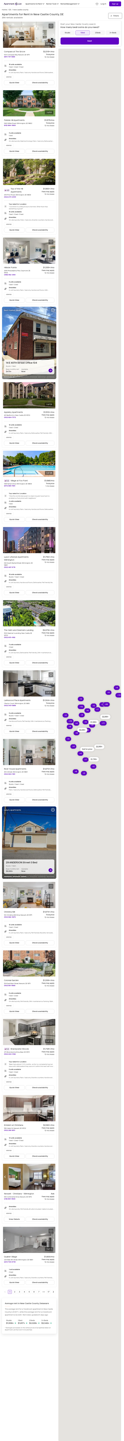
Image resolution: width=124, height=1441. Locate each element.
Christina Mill (9, 912)
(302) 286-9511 (9, 1130)
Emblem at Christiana (13, 1125)
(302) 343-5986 (10, 705)
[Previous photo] (5, 34)
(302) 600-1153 (9, 774)
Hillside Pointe (10, 267)
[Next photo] (53, 34)
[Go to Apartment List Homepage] (13, 4)
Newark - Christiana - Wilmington (19, 1194)
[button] (82, 730)
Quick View (14, 83)
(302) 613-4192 (9, 637)
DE (10, 10)
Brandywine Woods (20, 1049)
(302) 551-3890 (9, 985)
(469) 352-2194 (10, 275)
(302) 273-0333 (10, 197)
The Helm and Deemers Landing (18, 630)
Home (4, 10)
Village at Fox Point (19, 481)
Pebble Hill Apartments (14, 120)
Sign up (115, 4)
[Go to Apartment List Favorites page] (97, 3)
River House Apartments (15, 769)
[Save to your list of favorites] (51, 26)
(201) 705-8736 (10, 1262)
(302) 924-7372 (10, 417)
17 (49, 1292)
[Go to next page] (53, 1292)
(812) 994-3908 (10, 125)
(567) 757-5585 (9, 57)
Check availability (40, 83)
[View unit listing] (50, 370)
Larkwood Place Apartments (17, 700)
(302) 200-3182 (10, 1054)
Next (89, 41)
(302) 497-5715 (9, 567)
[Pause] (53, 310)
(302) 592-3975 (10, 917)
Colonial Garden (11, 980)
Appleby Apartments (13, 412)
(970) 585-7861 (9, 486)
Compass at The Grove (14, 52)
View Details (14, 1219)
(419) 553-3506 (9, 1199)
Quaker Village (10, 1257)
